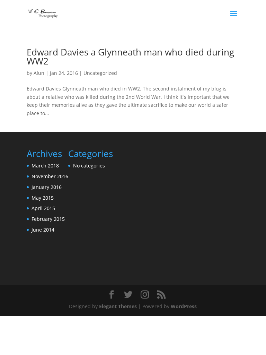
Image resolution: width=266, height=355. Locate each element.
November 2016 (50, 176)
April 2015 (43, 208)
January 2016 (47, 187)
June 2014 (43, 229)
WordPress (184, 306)
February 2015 (48, 219)
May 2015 (43, 197)
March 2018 (45, 165)
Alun (39, 73)
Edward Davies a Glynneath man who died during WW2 (130, 56)
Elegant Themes (118, 306)
